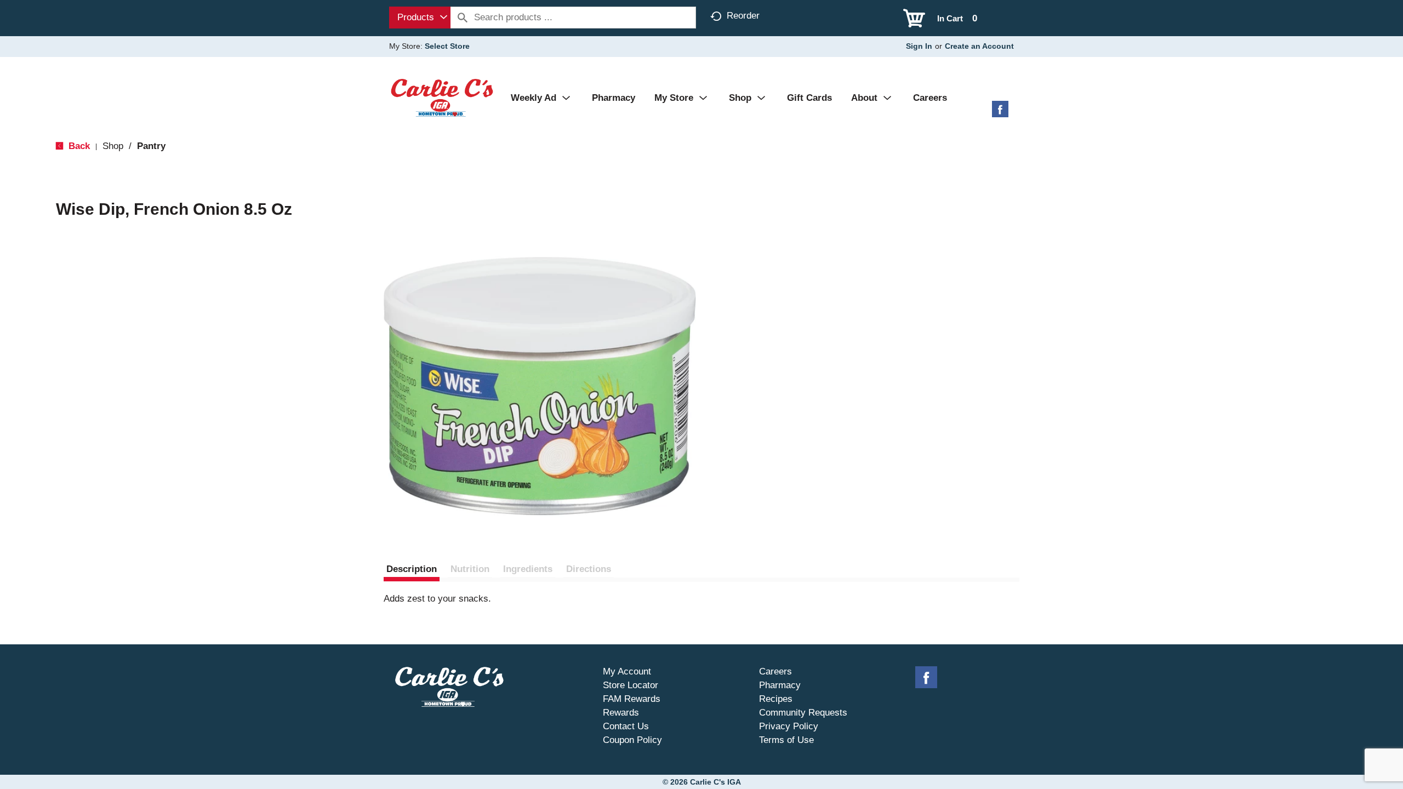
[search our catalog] (462, 17)
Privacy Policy (788, 726)
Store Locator (630, 685)
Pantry (151, 146)
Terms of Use (786, 740)
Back (78, 146)
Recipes (775, 699)
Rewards (621, 712)
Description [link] (411, 569)
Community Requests (803, 712)
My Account (627, 671)
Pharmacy (780, 685)
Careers (775, 671)
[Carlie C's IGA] (442, 97)
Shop (112, 146)
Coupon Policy (632, 740)
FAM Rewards (631, 699)
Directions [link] (588, 569)
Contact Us (626, 726)
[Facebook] (1000, 113)
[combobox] (419, 17)
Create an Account (979, 46)
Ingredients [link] (527, 569)
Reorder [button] (743, 15)
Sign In (919, 46)
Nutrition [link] (469, 569)
